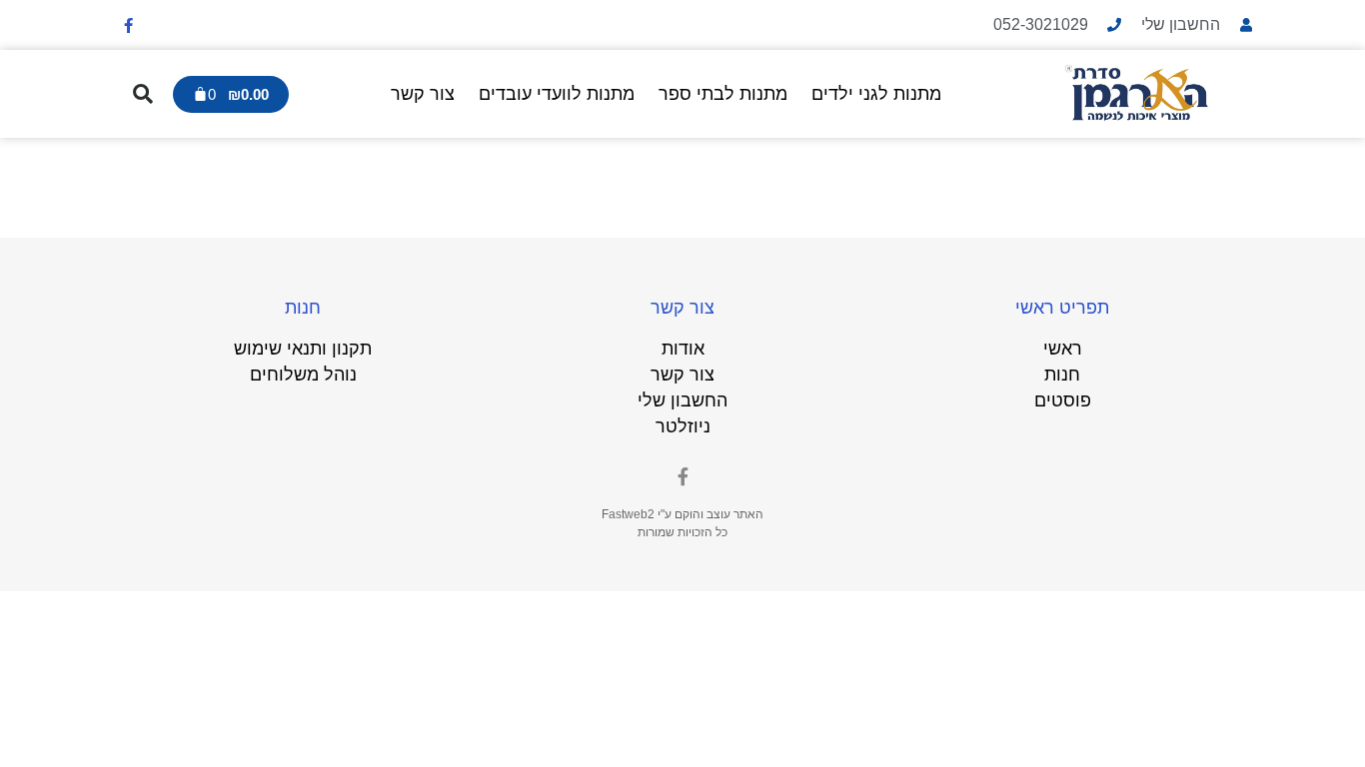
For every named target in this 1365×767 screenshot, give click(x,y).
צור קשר (423, 94)
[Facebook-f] (128, 25)
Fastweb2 (628, 514)
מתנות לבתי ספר (723, 94)
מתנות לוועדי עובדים (557, 94)
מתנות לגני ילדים (876, 94)
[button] (143, 94)
